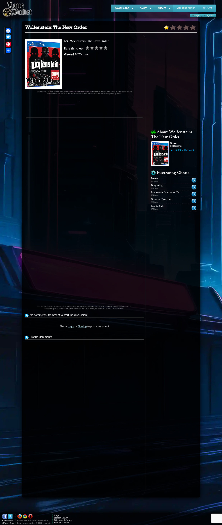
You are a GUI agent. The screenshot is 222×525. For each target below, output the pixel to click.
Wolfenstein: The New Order (89, 41)
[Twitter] (8, 37)
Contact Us (7, 520)
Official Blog (8, 523)
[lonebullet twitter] (10, 518)
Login (71, 326)
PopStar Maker (158, 206)
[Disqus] (84, 378)
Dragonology (157, 185)
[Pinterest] (8, 44)
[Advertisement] (84, 106)
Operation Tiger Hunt (161, 199)
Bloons (154, 178)
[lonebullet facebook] (4, 518)
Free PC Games (61, 522)
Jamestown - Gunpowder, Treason (167, 192)
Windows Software (63, 520)
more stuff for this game (181, 150)
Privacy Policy (61, 518)
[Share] (8, 50)
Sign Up (82, 326)
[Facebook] (8, 31)
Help (56, 515)
